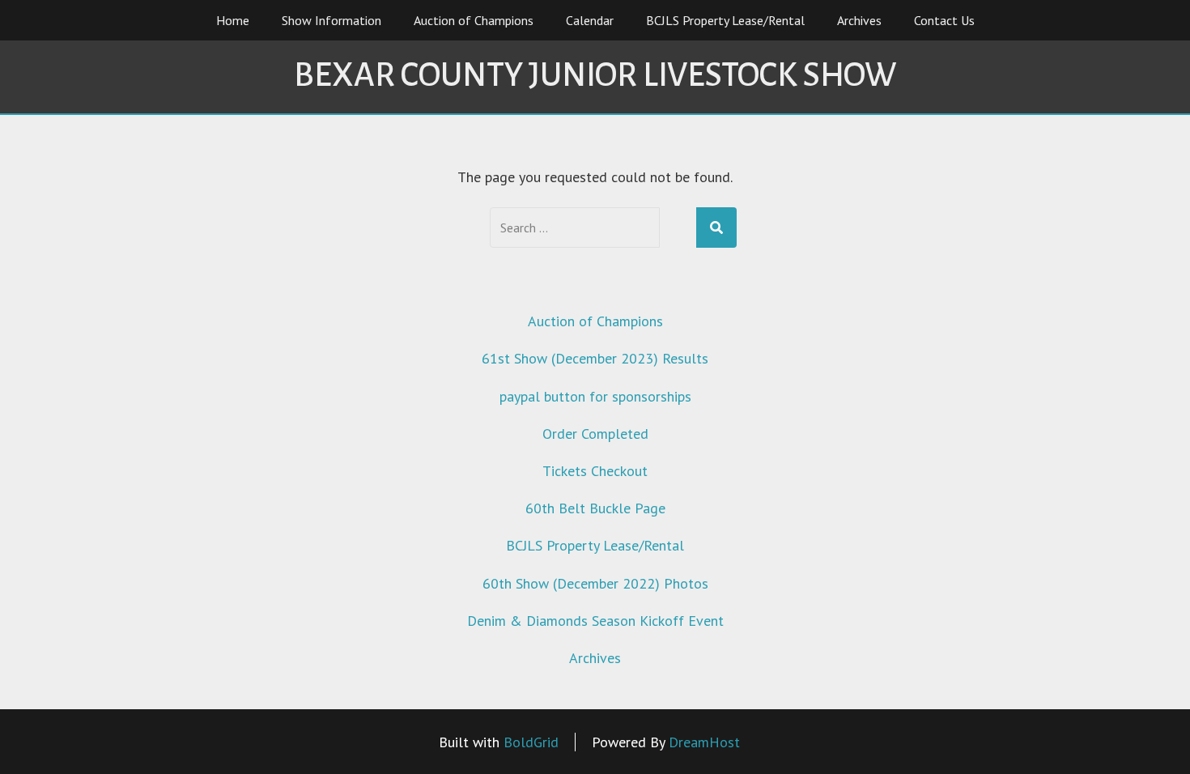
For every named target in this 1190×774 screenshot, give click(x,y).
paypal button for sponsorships (595, 396)
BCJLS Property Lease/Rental (725, 20)
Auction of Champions (473, 20)
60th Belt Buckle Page (595, 508)
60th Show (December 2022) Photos (595, 583)
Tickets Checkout (595, 470)
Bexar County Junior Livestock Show (595, 75)
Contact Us (944, 20)
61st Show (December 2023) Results (595, 358)
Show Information (331, 20)
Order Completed (595, 433)
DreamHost (704, 742)
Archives (859, 20)
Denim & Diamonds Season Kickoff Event (595, 620)
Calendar (590, 20)
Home (232, 20)
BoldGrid (531, 742)
